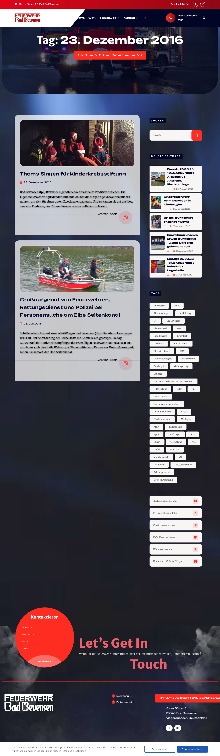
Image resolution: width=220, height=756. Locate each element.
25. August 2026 (184, 189)
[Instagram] (177, 728)
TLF (194, 442)
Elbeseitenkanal (162, 351)
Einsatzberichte (165, 513)
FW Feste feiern (165, 537)
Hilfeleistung (160, 389)
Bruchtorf (182, 336)
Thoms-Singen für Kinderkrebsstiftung (73, 174)
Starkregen (174, 434)
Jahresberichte (161, 396)
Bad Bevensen (173, 321)
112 (180, 20)
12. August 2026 (184, 251)
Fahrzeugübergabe (163, 358)
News (80, 17)
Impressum (123, 696)
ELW (182, 351)
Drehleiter (159, 343)
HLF (179, 389)
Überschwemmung (163, 479)
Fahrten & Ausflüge (168, 561)
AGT (177, 305)
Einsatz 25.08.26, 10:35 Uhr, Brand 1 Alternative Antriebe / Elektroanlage (180, 177)
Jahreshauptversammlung (167, 404)
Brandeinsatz (160, 336)
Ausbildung (185, 313)
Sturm (157, 442)
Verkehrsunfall (161, 457)
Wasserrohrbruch (183, 464)
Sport (156, 434)
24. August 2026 (181, 209)
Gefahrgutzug (181, 366)
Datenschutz (125, 702)
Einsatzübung (181, 343)
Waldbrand (159, 464)
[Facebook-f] (169, 728)
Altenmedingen (161, 313)
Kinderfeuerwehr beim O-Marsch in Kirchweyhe (177, 200)
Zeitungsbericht (162, 472)
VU (180, 457)
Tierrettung (176, 442)
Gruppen (158, 373)
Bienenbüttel (160, 328)
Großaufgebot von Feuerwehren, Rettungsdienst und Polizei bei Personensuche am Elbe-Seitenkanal (70, 307)
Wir (91, 17)
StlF (193, 434)
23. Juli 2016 (32, 323)
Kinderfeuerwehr (162, 419)
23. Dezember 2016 (37, 182)
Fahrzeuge (108, 17)
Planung (129, 17)
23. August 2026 (181, 226)
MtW (156, 426)
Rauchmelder (175, 426)
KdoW (184, 411)
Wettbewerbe (164, 525)
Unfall (157, 449)
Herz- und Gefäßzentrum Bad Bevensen (173, 381)
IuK (193, 389)
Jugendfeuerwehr (162, 411)
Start (68, 17)
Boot (179, 328)
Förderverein (188, 358)
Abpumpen (159, 305)
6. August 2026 (183, 275)
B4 (155, 321)
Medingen (186, 419)
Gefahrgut (159, 366)
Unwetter (175, 449)
